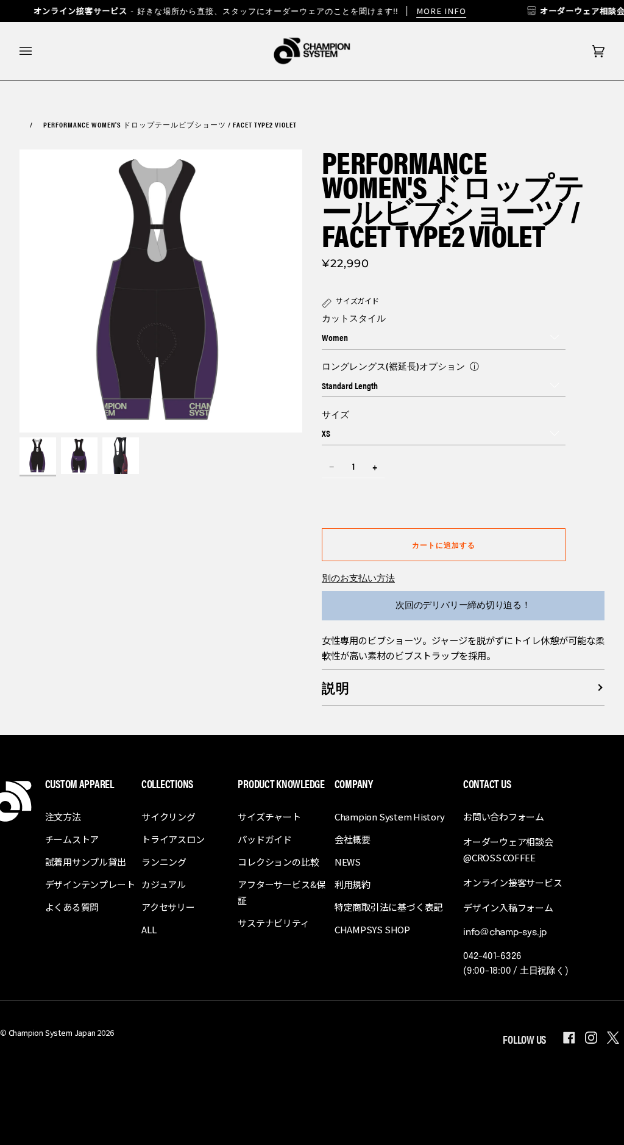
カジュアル (163, 884)
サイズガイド (357, 300)
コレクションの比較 (278, 861)
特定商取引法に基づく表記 (388, 906)
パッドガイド (265, 839)
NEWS (348, 861)
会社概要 (352, 839)
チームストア (72, 839)
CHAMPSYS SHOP (372, 929)
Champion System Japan (52, 1032)
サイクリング (168, 816)
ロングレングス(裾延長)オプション (393, 365)
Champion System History (390, 816)
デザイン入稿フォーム (508, 907)
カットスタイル (354, 317)
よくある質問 (72, 906)
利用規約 (352, 884)
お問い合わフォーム (503, 816)
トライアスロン (172, 839)
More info (441, 10)
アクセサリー (168, 906)
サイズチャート (269, 816)
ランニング (163, 861)
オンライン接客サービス (512, 882)
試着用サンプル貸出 (85, 861)
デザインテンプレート (90, 884)
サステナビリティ (273, 922)
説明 (336, 687)
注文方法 (63, 816)
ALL (148, 929)
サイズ (335, 413)
